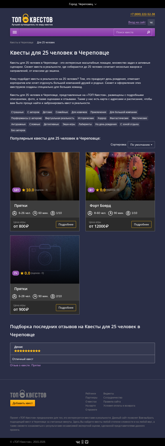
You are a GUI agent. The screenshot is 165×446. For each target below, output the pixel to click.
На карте (91, 405)
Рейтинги (91, 393)
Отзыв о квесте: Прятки (25, 365)
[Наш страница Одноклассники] (82, 442)
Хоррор (102, 118)
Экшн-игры (69, 124)
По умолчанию (140, 144)
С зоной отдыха (129, 124)
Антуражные (18, 124)
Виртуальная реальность (59, 118)
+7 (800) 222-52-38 (142, 14)
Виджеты (108, 393)
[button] (151, 22)
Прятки (20, 205)
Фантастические (119, 118)
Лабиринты (85, 124)
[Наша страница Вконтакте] (78, 442)
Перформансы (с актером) (26, 118)
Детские (47, 112)
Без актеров (18, 130)
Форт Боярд (100, 205)
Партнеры (91, 397)
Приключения (98, 112)
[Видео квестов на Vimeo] (86, 442)
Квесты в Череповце (21, 42)
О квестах (91, 401)
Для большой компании (123, 112)
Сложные (34, 124)
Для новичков (79, 112)
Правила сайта (112, 401)
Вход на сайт (136, 22)
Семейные (62, 112)
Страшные (17, 112)
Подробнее (66, 224)
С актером (33, 112)
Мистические (139, 118)
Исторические (86, 118)
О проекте (91, 409)
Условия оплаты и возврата (119, 405)
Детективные (51, 124)
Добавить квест (23, 403)
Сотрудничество (112, 397)
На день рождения (106, 124)
